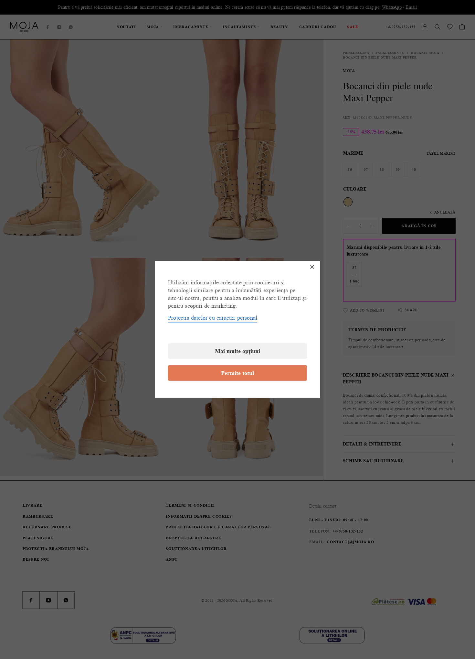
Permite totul (237, 373)
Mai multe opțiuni (237, 351)
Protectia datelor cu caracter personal (212, 318)
